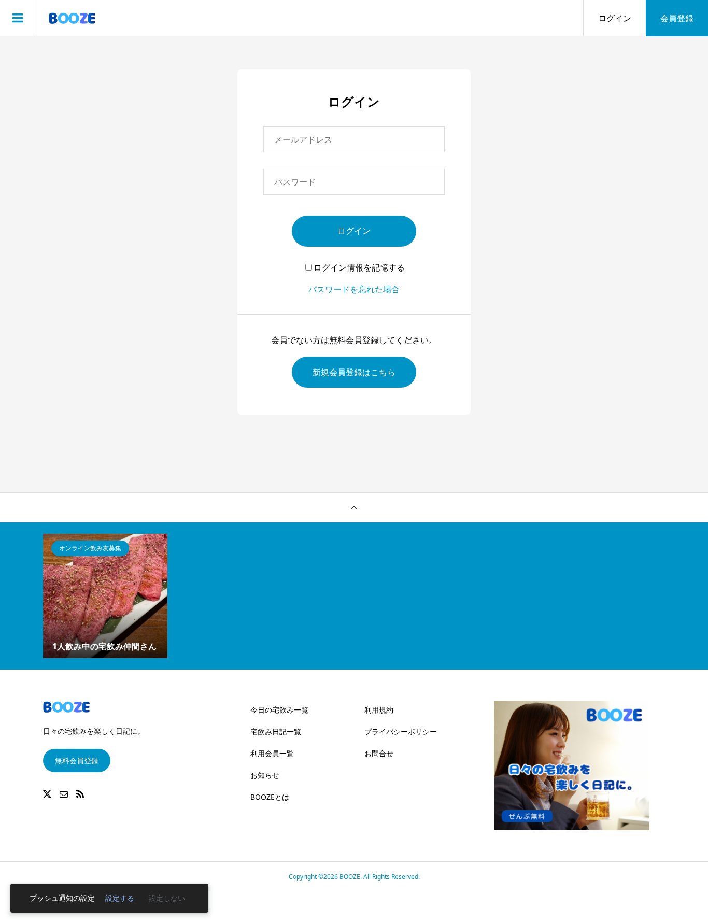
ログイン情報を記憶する (359, 267)
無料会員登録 (76, 760)
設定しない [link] (167, 898)
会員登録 (676, 18)
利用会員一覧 (272, 753)
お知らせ (264, 775)
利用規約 (378, 710)
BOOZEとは (269, 797)
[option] (105, 596)
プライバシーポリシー (400, 731)
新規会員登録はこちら (354, 372)
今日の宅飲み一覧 (279, 710)
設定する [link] (119, 898)
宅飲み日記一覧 (275, 731)
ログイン (614, 18)
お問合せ (378, 753)
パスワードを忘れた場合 (354, 289)
